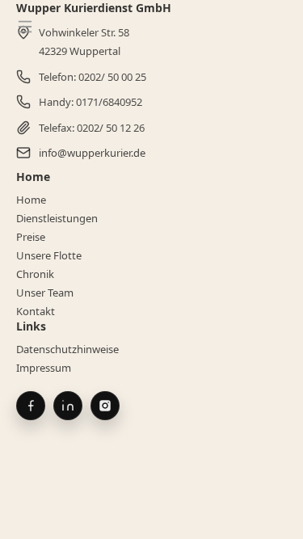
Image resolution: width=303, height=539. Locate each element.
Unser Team (45, 292)
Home (31, 199)
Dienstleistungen (57, 218)
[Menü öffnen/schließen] (25, 27)
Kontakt (35, 311)
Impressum (43, 367)
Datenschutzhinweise (67, 349)
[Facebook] (30, 405)
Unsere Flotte (49, 255)
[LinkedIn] (67, 405)
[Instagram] (105, 405)
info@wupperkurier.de (92, 152)
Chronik (35, 274)
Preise (30, 236)
